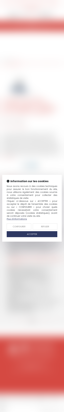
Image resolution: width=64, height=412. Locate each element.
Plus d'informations (17, 218)
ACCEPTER (32, 234)
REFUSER (45, 226)
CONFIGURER (19, 226)
